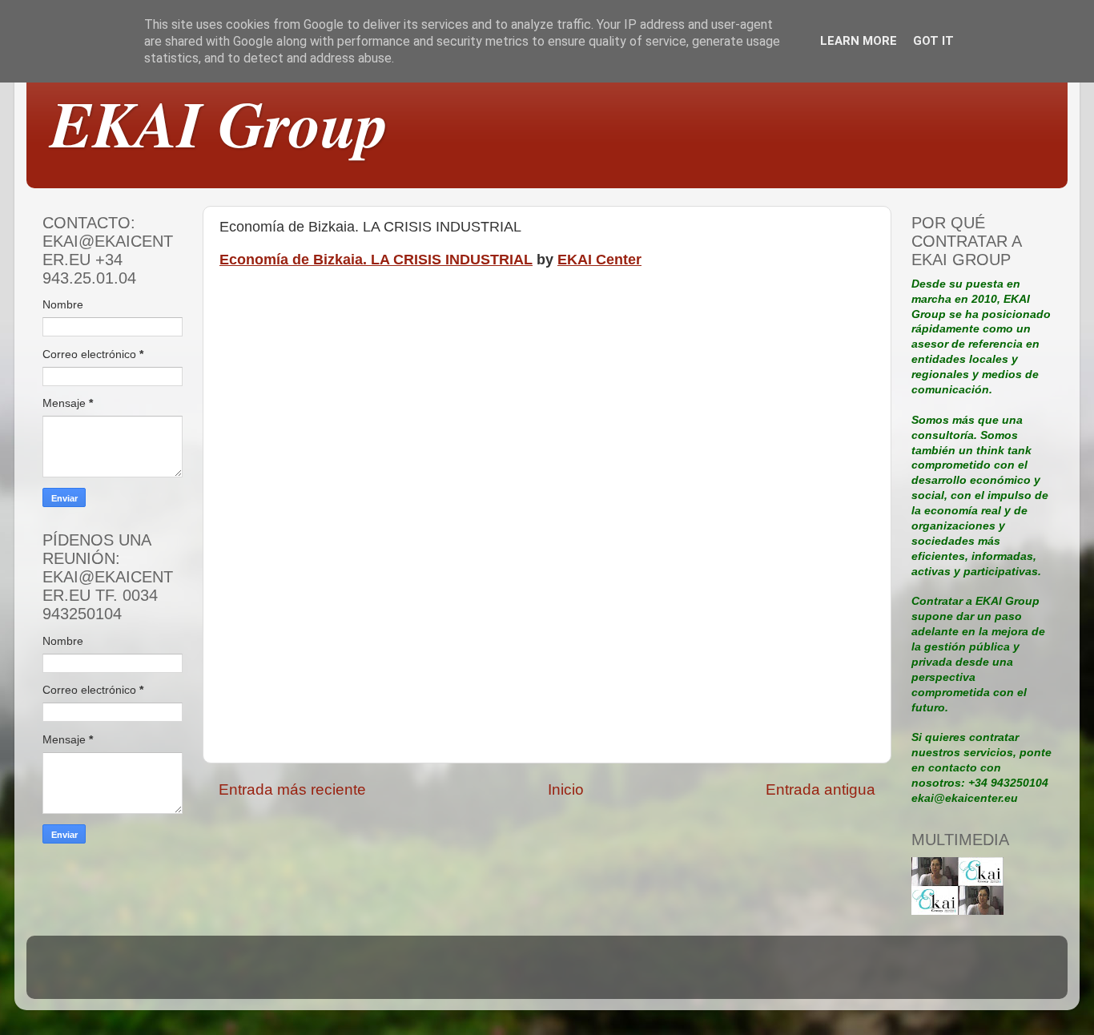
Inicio (566, 789)
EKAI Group (219, 123)
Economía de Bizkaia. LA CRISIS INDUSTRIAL (376, 260)
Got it (933, 41)
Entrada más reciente (292, 789)
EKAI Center (599, 260)
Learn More (858, 41)
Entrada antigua (820, 789)
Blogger (657, 975)
